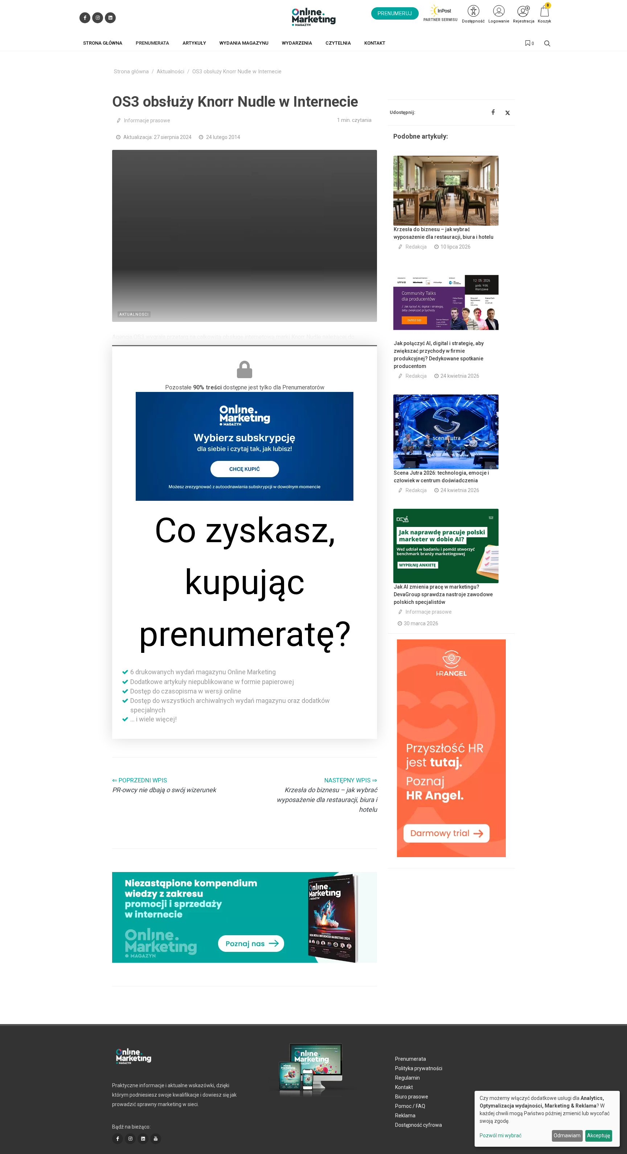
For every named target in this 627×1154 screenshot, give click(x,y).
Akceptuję (598, 1135)
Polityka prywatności (418, 1068)
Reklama (405, 1115)
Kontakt (404, 1087)
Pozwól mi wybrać (500, 1135)
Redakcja (416, 247)
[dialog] (547, 1119)
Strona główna (131, 72)
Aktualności (170, 72)
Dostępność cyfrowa (418, 1125)
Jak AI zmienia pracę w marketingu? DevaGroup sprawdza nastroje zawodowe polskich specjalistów (443, 594)
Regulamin (407, 1078)
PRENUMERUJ (395, 13)
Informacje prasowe (147, 120)
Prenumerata (410, 1059)
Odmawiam (567, 1135)
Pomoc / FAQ (410, 1106)
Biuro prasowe (411, 1097)
